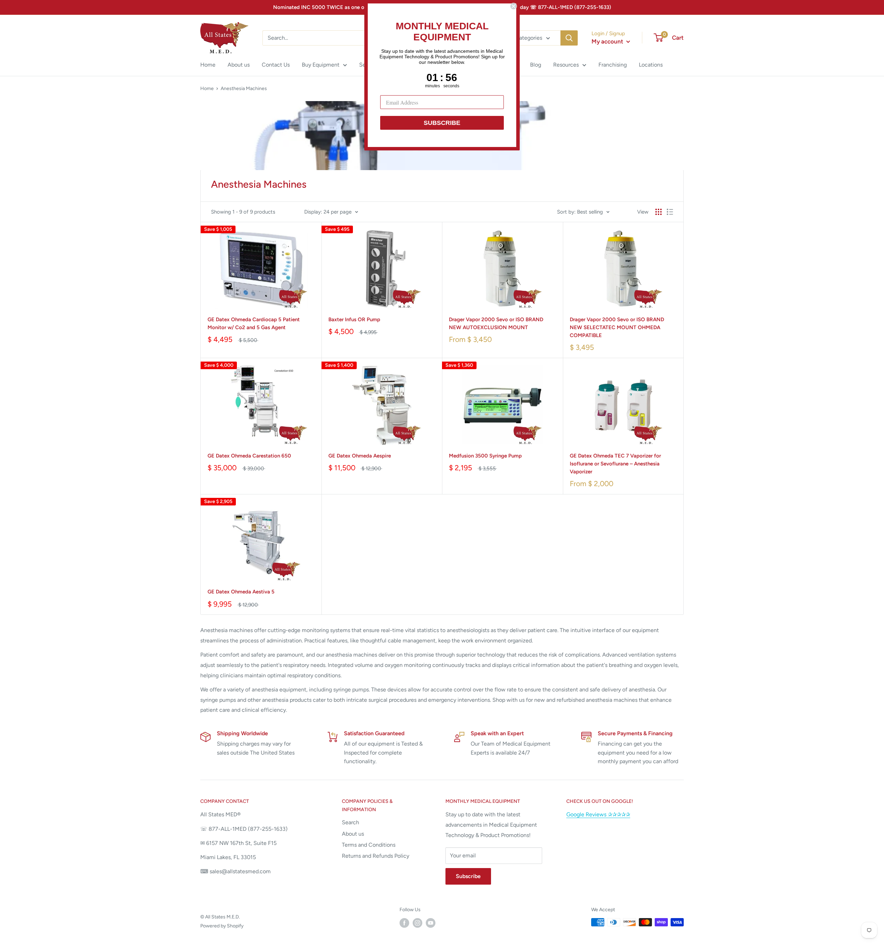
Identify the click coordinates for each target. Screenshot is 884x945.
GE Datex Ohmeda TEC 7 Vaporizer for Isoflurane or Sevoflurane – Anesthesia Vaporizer (615, 464)
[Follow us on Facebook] (404, 923)
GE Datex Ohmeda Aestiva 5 (241, 592)
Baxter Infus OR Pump (354, 319)
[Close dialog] (513, 6)
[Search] (569, 38)
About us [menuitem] (239, 64)
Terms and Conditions (368, 844)
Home (207, 88)
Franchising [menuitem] (612, 64)
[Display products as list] (670, 212)
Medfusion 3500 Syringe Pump (485, 456)
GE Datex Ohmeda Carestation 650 (249, 456)
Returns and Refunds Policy (375, 856)
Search (350, 822)
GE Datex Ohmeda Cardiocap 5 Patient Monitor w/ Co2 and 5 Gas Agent (254, 323)
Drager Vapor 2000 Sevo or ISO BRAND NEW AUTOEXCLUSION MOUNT (496, 323)
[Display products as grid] (658, 212)
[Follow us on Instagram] (417, 923)
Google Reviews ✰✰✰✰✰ (598, 814)
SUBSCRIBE (442, 122)
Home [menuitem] (207, 64)
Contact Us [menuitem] (276, 64)
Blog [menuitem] (535, 64)
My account (608, 41)
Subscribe (468, 876)
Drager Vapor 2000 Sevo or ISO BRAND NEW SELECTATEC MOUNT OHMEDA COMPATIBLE (617, 327)
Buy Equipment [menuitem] (320, 64)
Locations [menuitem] (651, 64)
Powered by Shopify (221, 926)
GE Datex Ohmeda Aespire (359, 456)
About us (353, 833)
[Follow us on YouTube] (430, 923)
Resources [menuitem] (566, 64)
